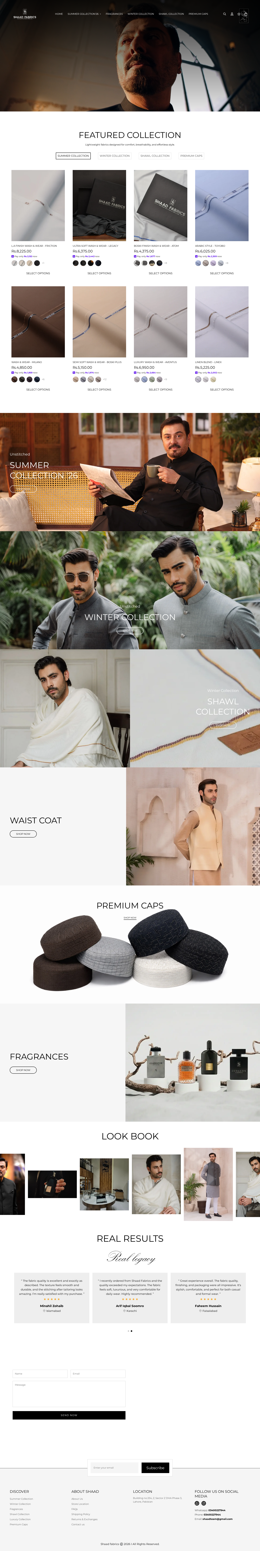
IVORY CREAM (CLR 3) (91, 379)
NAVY (98, 263)
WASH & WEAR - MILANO (26, 362)
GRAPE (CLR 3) (29, 379)
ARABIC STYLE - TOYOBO (210, 245)
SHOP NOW (23, 489)
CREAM (29, 263)
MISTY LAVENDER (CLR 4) (159, 379)
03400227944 (216, 1510)
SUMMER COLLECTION (73, 156)
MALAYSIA (83, 263)
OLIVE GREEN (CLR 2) (22, 379)
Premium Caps (198, 13)
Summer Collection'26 (83, 13)
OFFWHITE (206, 379)
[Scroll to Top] (254, 1534)
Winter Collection (141, 13)
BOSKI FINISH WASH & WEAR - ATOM (156, 245)
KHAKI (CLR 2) (206, 263)
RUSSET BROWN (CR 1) (14, 379)
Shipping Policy (80, 1514)
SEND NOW (69, 1415)
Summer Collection (21, 1498)
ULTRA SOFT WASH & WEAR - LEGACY (95, 245)
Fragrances (114, 13)
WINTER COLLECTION (115, 156)
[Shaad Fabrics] (25, 14)
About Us (77, 1498)
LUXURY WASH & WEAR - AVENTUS (155, 362)
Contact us (78, 1524)
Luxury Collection (20, 1519)
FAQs (74, 1509)
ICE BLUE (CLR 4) (221, 263)
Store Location (80, 1504)
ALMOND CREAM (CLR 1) (137, 379)
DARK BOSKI (152, 263)
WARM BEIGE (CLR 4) (98, 379)
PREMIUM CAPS (191, 156)
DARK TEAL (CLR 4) (37, 379)
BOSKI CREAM (213, 379)
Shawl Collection (171, 13)
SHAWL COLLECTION (155, 156)
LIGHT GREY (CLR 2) (83, 379)
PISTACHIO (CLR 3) (152, 379)
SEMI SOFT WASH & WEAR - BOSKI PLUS (97, 362)
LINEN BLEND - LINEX (208, 362)
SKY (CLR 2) (144, 379)
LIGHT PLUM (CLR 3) (213, 263)
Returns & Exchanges (84, 1519)
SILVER (76, 263)
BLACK (37, 263)
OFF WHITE (22, 263)
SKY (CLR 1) (198, 263)
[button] (245, 14)
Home (59, 13)
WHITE (14, 263)
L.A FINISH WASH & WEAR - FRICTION (34, 245)
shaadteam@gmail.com (218, 1519)
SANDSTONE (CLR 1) (76, 379)
